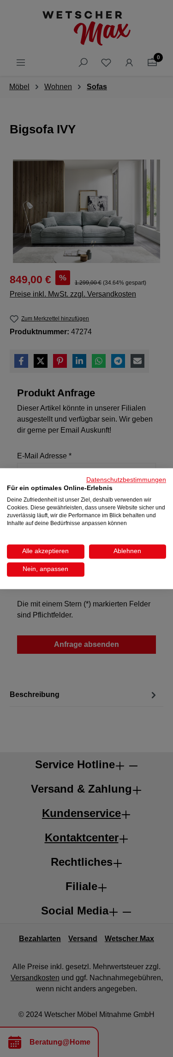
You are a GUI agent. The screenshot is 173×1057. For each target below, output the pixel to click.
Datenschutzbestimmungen (126, 479)
